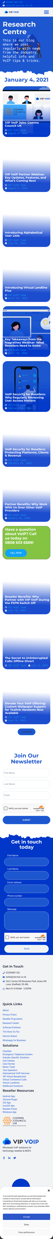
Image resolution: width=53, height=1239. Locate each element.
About (6, 1010)
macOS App (9, 1105)
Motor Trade (9, 1067)
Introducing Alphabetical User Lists (23, 234)
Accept (26, 1217)
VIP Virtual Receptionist (14, 1076)
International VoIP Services (16, 1073)
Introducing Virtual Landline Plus (26, 289)
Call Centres (9, 1060)
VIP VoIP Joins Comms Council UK (22, 124)
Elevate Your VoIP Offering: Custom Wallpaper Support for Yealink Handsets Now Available (25, 708)
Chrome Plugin (10, 1099)
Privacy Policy (10, 1014)
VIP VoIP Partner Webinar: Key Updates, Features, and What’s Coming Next (25, 177)
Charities (7, 1051)
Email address (14, 882)
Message (11, 909)
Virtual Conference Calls (15, 1079)
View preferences (26, 1232)
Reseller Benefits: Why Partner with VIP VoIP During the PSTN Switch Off (27, 600)
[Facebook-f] (4, 1158)
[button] (48, 1190)
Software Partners (12, 1027)
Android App (9, 1096)
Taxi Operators (10, 1070)
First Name (12, 855)
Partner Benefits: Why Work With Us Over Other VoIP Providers (26, 507)
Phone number (14, 896)
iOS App (7, 1102)
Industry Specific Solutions (16, 1057)
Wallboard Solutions (13, 1086)
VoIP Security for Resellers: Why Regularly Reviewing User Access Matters (25, 397)
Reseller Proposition (12, 1019)
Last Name (12, 869)
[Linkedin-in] (9, 1158)
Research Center (11, 1023)
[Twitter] (14, 1158)
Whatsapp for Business (14, 1040)
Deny (26, 1224)
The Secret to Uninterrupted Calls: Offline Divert (26, 659)
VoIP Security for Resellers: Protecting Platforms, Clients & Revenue (27, 452)
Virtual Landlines (11, 1082)
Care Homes (9, 1064)
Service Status (10, 1036)
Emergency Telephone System (18, 1054)
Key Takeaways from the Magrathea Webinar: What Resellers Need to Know (24, 342)
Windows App (9, 1112)
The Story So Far (11, 1031)
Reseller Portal (10, 1109)
